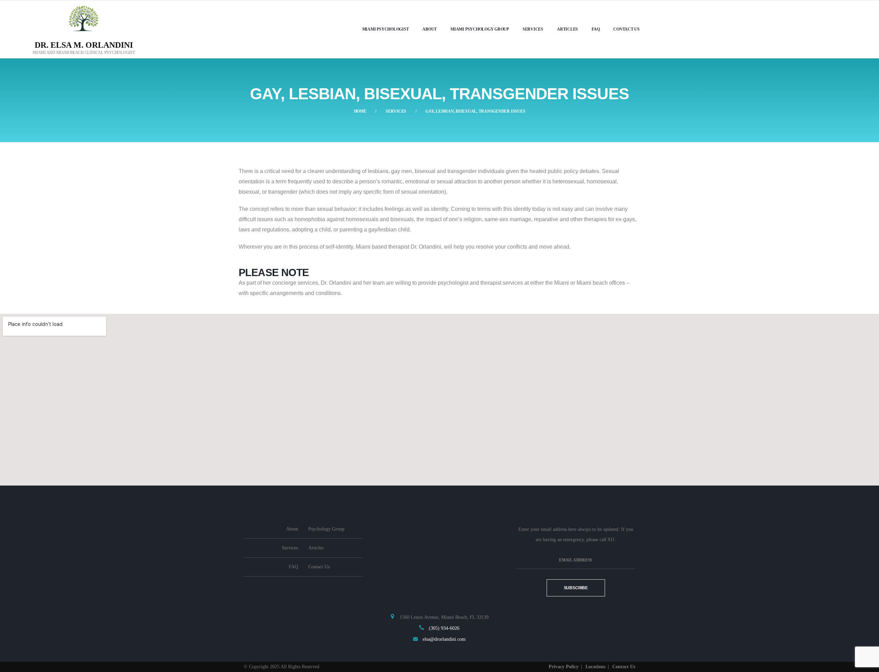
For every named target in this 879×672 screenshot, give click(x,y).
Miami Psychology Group (479, 29)
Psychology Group (326, 529)
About (429, 29)
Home (360, 111)
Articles (567, 29)
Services (396, 111)
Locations (595, 666)
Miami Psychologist (385, 29)
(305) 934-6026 (444, 628)
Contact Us (626, 29)
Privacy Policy (564, 666)
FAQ (596, 29)
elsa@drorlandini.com (444, 639)
